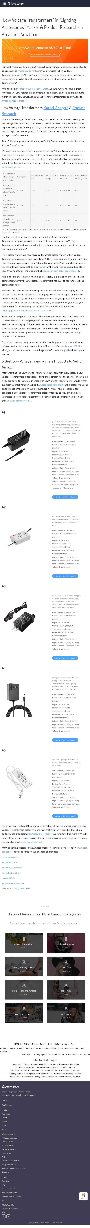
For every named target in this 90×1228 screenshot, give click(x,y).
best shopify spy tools (19, 400)
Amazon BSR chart (9, 878)
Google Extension (9, 1164)
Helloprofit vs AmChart (11, 857)
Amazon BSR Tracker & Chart (33, 88)
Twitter (27, 1044)
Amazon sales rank (27, 70)
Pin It (73, 1044)
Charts (4, 1118)
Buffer (57, 1044)
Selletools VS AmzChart (11, 873)
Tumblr (43, 1044)
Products (5, 1110)
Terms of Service (9, 1149)
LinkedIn (65, 1044)
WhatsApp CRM (8, 1205)
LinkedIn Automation (10, 1209)
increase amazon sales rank (37, 310)
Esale (4, 1212)
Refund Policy (7, 1142)
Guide (4, 1177)
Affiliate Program (8, 1134)
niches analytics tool (31, 841)
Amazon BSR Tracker (40, 833)
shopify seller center (22, 888)
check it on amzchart (65, 497)
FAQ (3, 1157)
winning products (11, 310)
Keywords (6, 1114)
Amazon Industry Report (12, 1196)
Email (50, 1044)
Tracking (5, 1125)
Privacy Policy (7, 1145)
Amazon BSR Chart (74, 346)
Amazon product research (12, 867)
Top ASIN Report (9, 1188)
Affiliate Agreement (9, 1138)
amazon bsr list (13, 167)
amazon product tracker (14, 100)
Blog (3, 1185)
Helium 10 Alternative (10, 1160)
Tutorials (5, 1181)
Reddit (35, 1044)
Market (4, 1121)
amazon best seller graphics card (62, 270)
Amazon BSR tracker (10, 862)
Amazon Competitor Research (14, 1168)
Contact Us (6, 1153)
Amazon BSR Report (10, 1192)
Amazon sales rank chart (50, 384)
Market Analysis (56, 107)
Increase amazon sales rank (13, 883)
